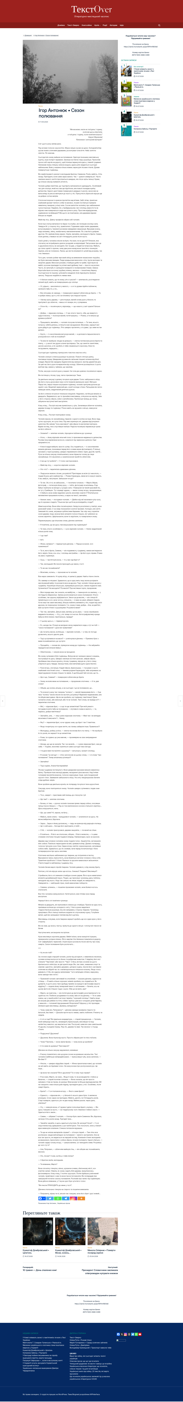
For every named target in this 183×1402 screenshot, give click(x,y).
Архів (96, 25)
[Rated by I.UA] (121, 1341)
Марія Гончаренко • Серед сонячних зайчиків (88, 1343)
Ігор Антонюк (51, 1203)
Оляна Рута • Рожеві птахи (81, 1340)
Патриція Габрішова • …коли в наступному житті (42, 1360)
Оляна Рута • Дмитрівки (79, 1345)
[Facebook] (118, 1334)
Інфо (122, 25)
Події (105, 25)
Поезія (136, 82)
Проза (40, 106)
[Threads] (129, 1334)
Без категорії (138, 66)
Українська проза (63, 1203)
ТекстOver (91, 9)
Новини (136, 96)
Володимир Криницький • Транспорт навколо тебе (90, 1348)
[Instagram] (73, 1198)
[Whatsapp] (58, 1198)
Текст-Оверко (73, 25)
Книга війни (87, 25)
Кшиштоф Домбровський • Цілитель (144, 116)
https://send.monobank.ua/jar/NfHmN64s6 (141, 47)
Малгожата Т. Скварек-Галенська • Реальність (147, 86)
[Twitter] (50, 1198)
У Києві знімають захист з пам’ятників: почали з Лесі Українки (144, 71)
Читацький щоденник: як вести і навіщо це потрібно (91, 1364)
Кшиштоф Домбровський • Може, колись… (68, 1251)
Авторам (113, 25)
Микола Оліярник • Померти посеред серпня (101, 1251)
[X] (121, 1334)
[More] (81, 1198)
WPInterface (95, 1394)
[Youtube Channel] (139, 1334)
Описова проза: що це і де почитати (84, 1361)
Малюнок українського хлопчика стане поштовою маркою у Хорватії (147, 101)
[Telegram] (65, 1198)
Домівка (61, 25)
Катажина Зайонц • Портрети (145, 129)
